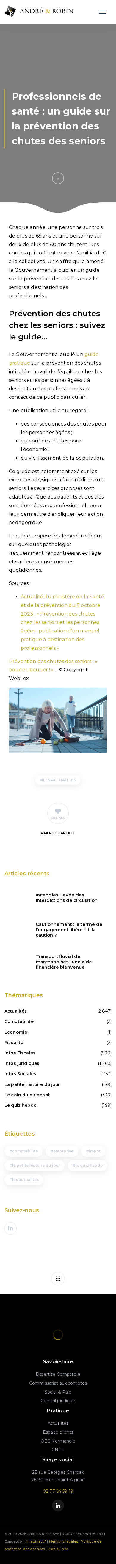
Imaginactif (36, 1541)
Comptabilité (19, 1021)
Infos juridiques (21, 1063)
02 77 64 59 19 (58, 1491)
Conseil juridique (58, 1400)
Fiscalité (13, 1042)
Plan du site (58, 1549)
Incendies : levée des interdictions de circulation (67, 897)
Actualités (15, 1011)
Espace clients (58, 1432)
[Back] (58, 1278)
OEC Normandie (58, 1441)
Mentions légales (63, 1541)
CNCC (58, 1449)
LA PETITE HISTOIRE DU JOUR (36, 1165)
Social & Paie (58, 1392)
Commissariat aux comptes (58, 1383)
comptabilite (25, 1151)
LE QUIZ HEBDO (89, 1165)
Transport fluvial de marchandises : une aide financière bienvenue (64, 962)
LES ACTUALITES (59, 780)
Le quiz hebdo (20, 1105)
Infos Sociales (20, 1073)
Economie (15, 1032)
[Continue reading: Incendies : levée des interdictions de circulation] (16, 898)
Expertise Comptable (58, 1374)
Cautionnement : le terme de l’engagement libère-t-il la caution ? (69, 930)
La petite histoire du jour (32, 1084)
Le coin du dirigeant (27, 1095)
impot (95, 1151)
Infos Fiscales (19, 1053)
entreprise (63, 1151)
